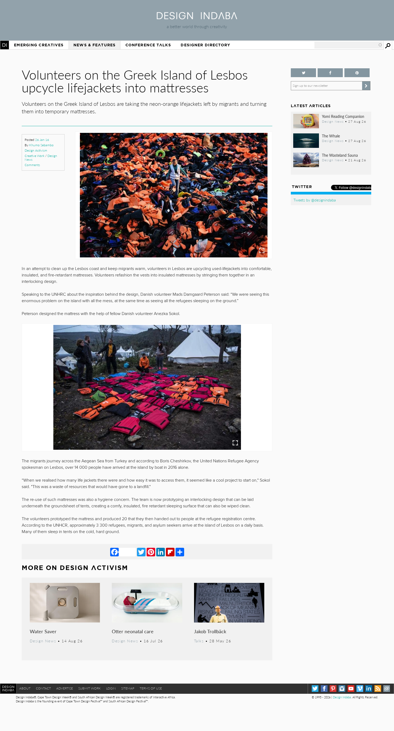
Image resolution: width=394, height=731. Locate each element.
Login (111, 688)
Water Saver (43, 631)
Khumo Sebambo (41, 145)
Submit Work (89, 688)
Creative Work (34, 155)
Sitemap (127, 688)
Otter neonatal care (133, 631)
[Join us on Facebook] (330, 72)
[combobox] (348, 45)
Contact (43, 688)
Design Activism (36, 150)
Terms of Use (151, 688)
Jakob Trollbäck (210, 631)
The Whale (331, 135)
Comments (32, 165)
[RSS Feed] (377, 688)
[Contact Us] (386, 688)
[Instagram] (342, 688)
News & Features (94, 45)
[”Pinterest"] (357, 72)
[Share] (180, 551)
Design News (43, 640)
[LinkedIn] (160, 551)
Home (4, 45)
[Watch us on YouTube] (351, 688)
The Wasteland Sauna (340, 155)
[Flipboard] (170, 551)
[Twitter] (141, 551)
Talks (199, 640)
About (25, 688)
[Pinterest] (151, 551)
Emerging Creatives (39, 45)
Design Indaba (342, 697)
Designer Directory (205, 45)
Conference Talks (148, 45)
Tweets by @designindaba (314, 200)
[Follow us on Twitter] (303, 72)
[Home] (197, 17)
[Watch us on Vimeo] (359, 688)
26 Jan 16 (42, 139)
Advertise (64, 688)
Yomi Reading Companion (343, 116)
